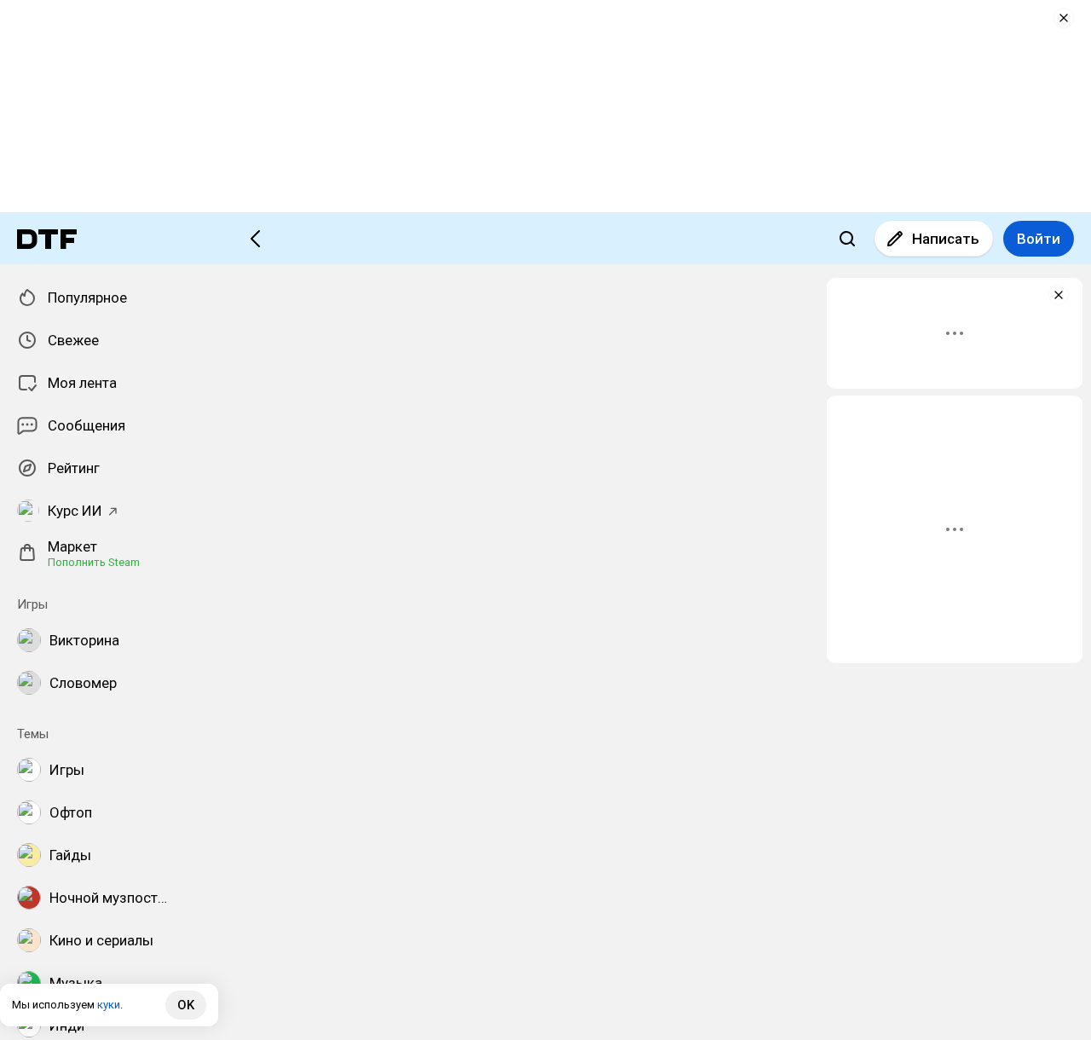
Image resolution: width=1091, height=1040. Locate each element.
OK (185, 1005)
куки (108, 1004)
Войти (1038, 238)
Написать (945, 238)
